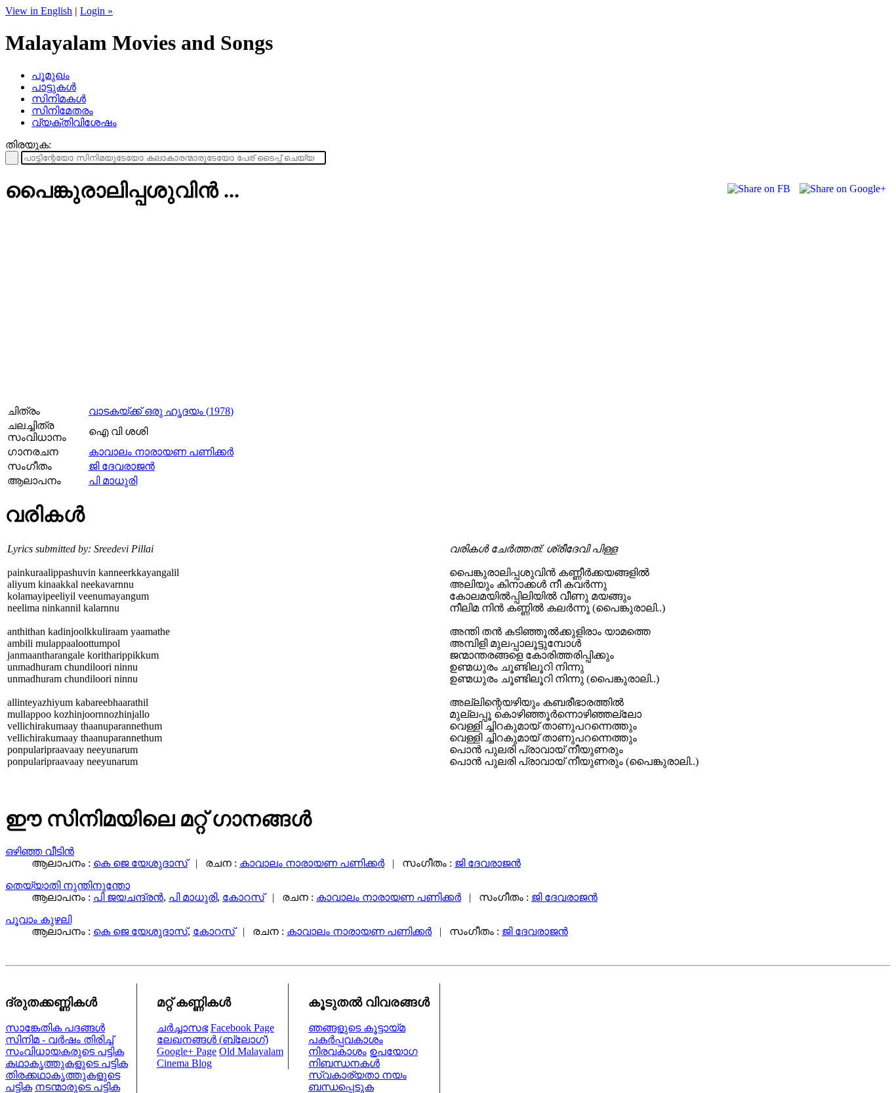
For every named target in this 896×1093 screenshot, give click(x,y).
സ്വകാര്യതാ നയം (357, 1075)
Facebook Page (242, 1027)
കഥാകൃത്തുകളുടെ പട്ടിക (66, 1063)
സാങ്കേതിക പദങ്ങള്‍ (55, 1027)
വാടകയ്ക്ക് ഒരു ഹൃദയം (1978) (161, 411)
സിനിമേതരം (62, 110)
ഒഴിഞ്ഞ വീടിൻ (39, 851)
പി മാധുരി (113, 480)
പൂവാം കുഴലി (38, 919)
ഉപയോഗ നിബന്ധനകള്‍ (363, 1057)
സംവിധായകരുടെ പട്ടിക (64, 1051)
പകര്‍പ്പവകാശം (345, 1039)
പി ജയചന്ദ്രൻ (128, 897)
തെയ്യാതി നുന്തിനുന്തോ (67, 885)
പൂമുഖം (50, 75)
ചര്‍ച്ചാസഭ (182, 1027)
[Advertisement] (115, 309)
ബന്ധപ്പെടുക (341, 1086)
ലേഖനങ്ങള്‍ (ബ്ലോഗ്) (212, 1039)
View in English (38, 10)
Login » (96, 10)
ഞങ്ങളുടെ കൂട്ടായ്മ (356, 1027)
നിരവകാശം (337, 1051)
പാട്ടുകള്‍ (53, 87)
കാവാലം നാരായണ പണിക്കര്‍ (161, 451)
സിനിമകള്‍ (58, 98)
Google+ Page (186, 1051)
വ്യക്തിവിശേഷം (74, 122)
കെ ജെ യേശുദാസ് (140, 863)
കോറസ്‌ (243, 897)
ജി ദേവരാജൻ (122, 466)
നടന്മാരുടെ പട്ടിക (77, 1086)
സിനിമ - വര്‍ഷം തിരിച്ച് (59, 1039)
